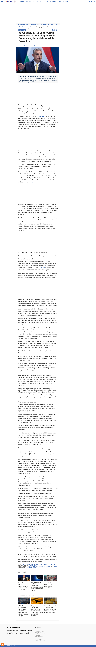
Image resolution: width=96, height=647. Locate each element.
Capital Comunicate (40, 640)
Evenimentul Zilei (39, 631)
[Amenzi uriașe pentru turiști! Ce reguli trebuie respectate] (50, 579)
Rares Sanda (26, 44)
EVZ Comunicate (39, 639)
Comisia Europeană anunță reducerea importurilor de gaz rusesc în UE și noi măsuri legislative (50, 609)
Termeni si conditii (75, 645)
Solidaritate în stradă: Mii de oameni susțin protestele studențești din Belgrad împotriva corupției (23, 611)
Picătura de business (23, 24)
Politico (30, 182)
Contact (87, 645)
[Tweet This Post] (56, 30)
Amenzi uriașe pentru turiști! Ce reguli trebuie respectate (49, 585)
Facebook (29, 567)
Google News (47, 566)
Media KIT (83, 645)
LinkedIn (55, 566)
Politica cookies (66, 645)
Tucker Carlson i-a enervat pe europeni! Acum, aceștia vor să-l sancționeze (23, 586)
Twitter (35, 567)
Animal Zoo (38, 638)
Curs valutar (54, 24)
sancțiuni (30, 564)
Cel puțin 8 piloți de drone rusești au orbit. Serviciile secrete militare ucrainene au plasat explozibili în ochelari (37, 611)
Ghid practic (45, 24)
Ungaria (41, 116)
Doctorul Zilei (38, 632)
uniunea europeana (43, 564)
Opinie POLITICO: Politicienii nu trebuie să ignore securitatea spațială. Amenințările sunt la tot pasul (37, 586)
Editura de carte (39, 636)
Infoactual (37, 635)
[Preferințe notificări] (2, 644)
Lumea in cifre (35, 24)
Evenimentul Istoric (40, 634)
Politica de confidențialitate (55, 645)
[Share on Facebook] (52, 30)
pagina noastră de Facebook (36, 566)
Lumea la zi (33, 565)
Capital (37, 629)
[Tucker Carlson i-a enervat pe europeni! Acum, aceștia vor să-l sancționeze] (24, 578)
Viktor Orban (52, 564)
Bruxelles (42, 268)
